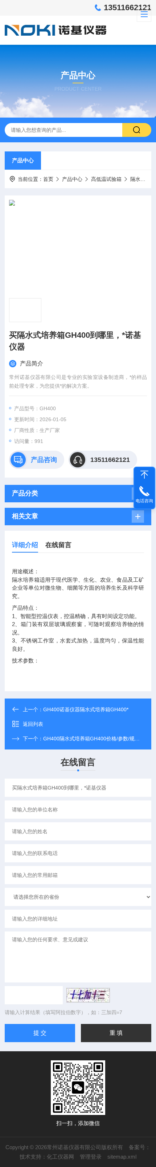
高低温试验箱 (106, 179)
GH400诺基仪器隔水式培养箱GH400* (85, 709)
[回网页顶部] (144, 474)
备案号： (140, 1147)
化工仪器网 (60, 1157)
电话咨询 (144, 500)
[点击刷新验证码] (88, 995)
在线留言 (58, 545)
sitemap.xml (121, 1157)
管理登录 (91, 1157)
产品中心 (23, 160)
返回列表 (33, 724)
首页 (48, 179)
